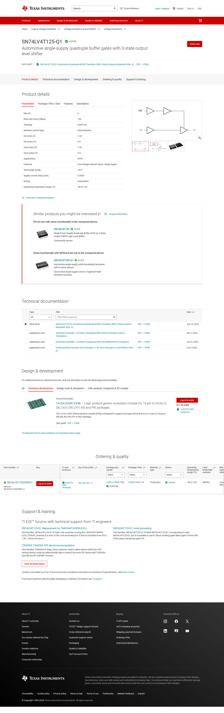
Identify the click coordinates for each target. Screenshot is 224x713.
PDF (138, 64)
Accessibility (27, 693)
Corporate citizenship (32, 659)
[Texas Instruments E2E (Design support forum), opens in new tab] (176, 632)
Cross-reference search (80, 632)
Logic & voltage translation (43, 29)
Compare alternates (118, 214)
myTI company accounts (128, 626)
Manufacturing (29, 654)
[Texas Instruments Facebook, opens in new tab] (176, 622)
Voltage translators (113, 29)
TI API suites (122, 621)
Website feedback (125, 693)
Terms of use (92, 693)
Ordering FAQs (123, 637)
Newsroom (27, 632)
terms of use (128, 572)
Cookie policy (43, 693)
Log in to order (187, 400)
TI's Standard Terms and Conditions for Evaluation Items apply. (51, 433)
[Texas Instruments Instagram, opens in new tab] (165, 622)
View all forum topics (34, 564)
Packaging (74, 643)
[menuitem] (200, 20)
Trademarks (108, 693)
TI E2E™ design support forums (83, 626)
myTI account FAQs (78, 654)
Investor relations (30, 648)
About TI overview (30, 621)
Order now (195, 44)
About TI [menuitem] (139, 20)
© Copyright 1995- (33, 700)
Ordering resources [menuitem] (119, 20)
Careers (25, 626)
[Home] (43, 8)
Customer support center (81, 637)
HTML (146, 64)
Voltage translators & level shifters (80, 29)
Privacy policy (59, 693)
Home (24, 29)
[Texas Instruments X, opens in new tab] (187, 622)
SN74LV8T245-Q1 (63, 260)
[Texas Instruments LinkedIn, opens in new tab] (165, 632)
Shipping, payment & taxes (128, 632)
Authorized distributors (127, 643)
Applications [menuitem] (44, 20)
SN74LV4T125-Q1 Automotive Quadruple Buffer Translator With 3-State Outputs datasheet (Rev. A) (87, 64)
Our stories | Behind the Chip (35, 637)
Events (25, 643)
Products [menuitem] (26, 20)
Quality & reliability (77, 648)
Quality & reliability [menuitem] (93, 20)
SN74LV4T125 (61, 229)
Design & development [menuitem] (67, 20)
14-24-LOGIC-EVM (68, 403)
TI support (97, 579)
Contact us (74, 621)
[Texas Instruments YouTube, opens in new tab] (187, 632)
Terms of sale (76, 693)
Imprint (141, 693)
